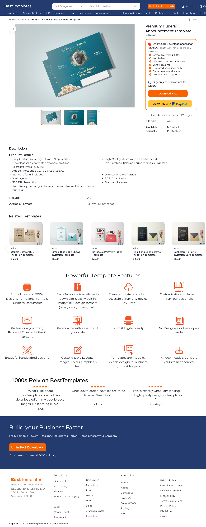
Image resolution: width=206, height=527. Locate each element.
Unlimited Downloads (161, 6)
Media (89, 495)
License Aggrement (171, 490)
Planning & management (136, 13)
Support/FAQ (128, 503)
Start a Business (95, 511)
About (124, 487)
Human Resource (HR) (66, 496)
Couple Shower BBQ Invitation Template (22, 253)
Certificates (92, 480)
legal (71, 13)
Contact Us (127, 493)
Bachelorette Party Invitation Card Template (188, 253)
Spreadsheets (30, 13)
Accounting (102, 13)
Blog (123, 513)
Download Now (168, 93)
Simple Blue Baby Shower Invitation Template (66, 253)
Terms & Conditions (171, 501)
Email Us (126, 498)
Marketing (85, 13)
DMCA (164, 516)
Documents (11, 13)
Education (189, 13)
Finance (59, 13)
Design (152, 35)
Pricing (125, 508)
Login (188, 115)
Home (12, 19)
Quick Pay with (162, 103)
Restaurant (161, 13)
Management (61, 512)
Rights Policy (167, 495)
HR (48, 13)
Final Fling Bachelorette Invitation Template (147, 253)
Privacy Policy (168, 506)
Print (175, 13)
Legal (57, 507)
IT (116, 13)
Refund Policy (168, 480)
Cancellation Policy (171, 485)
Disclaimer (166, 511)
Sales (89, 505)
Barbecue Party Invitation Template (107, 253)
